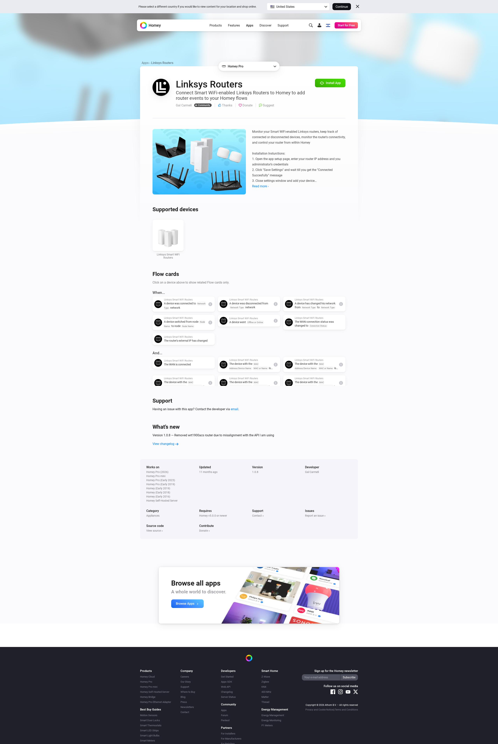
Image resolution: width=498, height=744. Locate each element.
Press (184, 702)
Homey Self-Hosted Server (154, 691)
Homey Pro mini (148, 686)
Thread (265, 702)
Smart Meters (147, 740)
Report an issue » (315, 515)
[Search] (310, 25)
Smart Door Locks (150, 720)
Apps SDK (226, 681)
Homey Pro (146, 681)
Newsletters (187, 707)
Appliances (153, 515)
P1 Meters (267, 725)
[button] (298, 6)
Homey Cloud (147, 676)
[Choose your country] (327, 25)
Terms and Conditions (346, 709)
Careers (185, 676)
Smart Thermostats (150, 725)
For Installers (228, 733)
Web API (226, 686)
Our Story (186, 681)
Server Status (228, 696)
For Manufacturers (231, 738)
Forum (224, 715)
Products (216, 25)
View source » (154, 530)
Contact (185, 712)
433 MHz (266, 691)
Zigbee (265, 681)
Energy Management (272, 715)
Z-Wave (265, 676)
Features (234, 25)
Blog (183, 696)
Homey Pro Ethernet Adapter (155, 702)
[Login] (319, 25)
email (234, 409)
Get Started (227, 676)
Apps (249, 25)
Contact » (258, 515)
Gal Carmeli (312, 472)
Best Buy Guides (150, 709)
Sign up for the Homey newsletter (336, 671)
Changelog (227, 691)
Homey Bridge (147, 696)
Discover (265, 25)
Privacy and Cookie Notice (319, 709)
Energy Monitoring (271, 720)
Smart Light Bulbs (150, 735)
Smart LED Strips (149, 730)
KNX (263, 686)
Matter (265, 696)
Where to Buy (188, 691)
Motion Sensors (148, 715)
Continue (342, 7)
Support (283, 25)
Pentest (225, 720)
